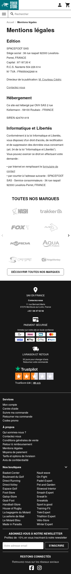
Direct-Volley (10, 484)
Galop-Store (10, 496)
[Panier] (67, 5)
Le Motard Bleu (11, 520)
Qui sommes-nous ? (14, 432)
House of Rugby (12, 508)
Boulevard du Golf (13, 477)
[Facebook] (31, 568)
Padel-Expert (44, 480)
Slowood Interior (46, 488)
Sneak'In (42, 496)
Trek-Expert (43, 512)
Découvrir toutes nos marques (35, 272)
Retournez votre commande (35, 361)
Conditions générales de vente (20, 440)
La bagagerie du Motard (17, 512)
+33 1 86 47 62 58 (35, 310)
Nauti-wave (43, 473)
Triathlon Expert (46, 516)
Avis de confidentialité (15, 460)
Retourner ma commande (17, 416)
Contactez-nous (16, 87)
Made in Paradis (12, 524)
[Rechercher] (12, 14)
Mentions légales (13, 448)
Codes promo (10, 420)
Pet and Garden (46, 484)
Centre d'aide (10, 408)
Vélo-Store (43, 520)
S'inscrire (56, 545)
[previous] (2, 235)
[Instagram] (39, 568)
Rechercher (21, 14)
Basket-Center (11, 473)
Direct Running (11, 480)
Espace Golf (10, 488)
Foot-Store (9, 492)
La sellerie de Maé (13, 516)
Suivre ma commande (15, 412)
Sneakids (42, 500)
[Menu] (4, 14)
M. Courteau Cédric (50, 79)
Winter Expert (45, 524)
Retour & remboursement (17, 444)
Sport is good (44, 504)
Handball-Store (11, 504)
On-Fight (42, 477)
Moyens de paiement (15, 452)
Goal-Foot (8, 500)
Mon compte (10, 404)
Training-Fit (43, 508)
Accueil (10, 22)
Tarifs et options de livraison (19, 456)
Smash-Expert (45, 492)
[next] (68, 235)
